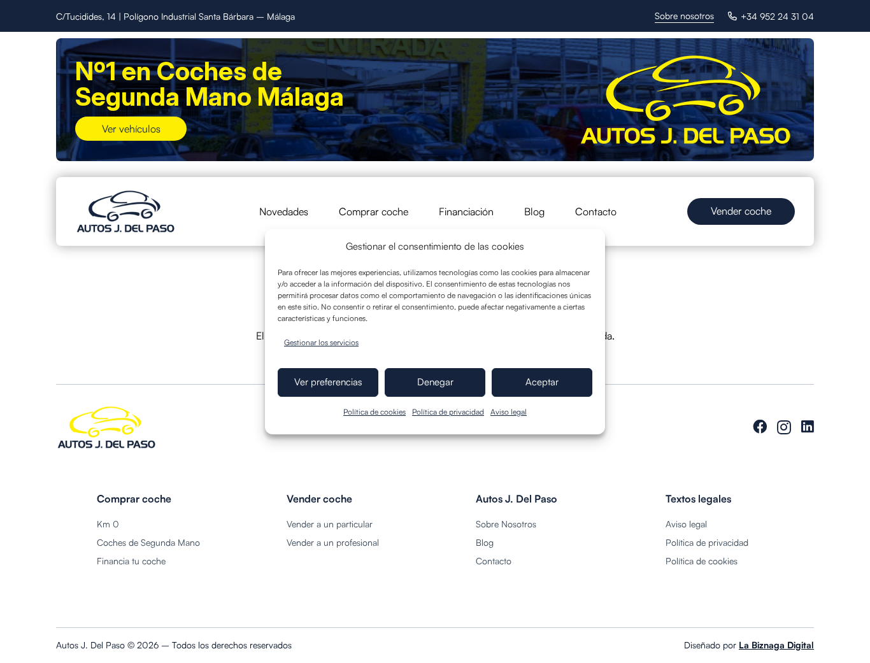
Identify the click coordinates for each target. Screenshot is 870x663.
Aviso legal (508, 412)
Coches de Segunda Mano (148, 542)
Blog (485, 542)
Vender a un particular (330, 523)
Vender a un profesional (333, 542)
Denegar (435, 382)
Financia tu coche (131, 560)
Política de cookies (374, 412)
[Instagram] (784, 428)
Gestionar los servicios (321, 342)
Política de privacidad (448, 412)
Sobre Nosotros (506, 523)
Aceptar (542, 382)
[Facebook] (760, 427)
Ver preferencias (328, 382)
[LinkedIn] (807, 427)
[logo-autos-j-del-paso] (125, 211)
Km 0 (108, 523)
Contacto (493, 560)
